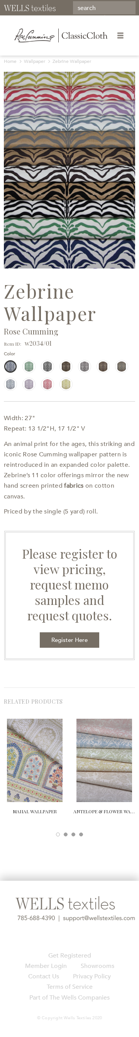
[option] (69, 170)
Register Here (69, 640)
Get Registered (69, 955)
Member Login (46, 966)
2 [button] (66, 834)
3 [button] (73, 834)
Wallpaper (34, 61)
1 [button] (58, 834)
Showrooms (97, 966)
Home (10, 61)
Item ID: (12, 344)
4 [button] (81, 834)
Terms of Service (70, 987)
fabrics (73, 485)
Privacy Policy (92, 976)
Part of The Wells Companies (69, 997)
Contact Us (43, 976)
